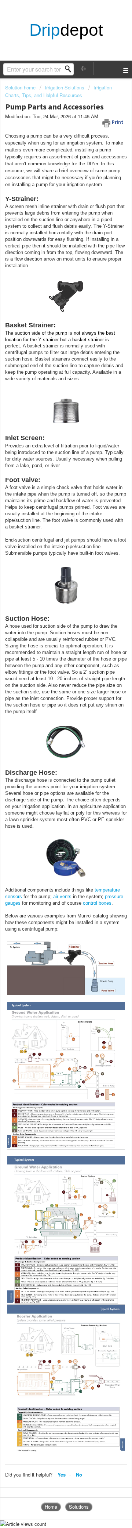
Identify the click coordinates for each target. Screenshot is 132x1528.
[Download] (52, 782)
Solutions (79, 1506)
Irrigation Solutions (64, 87)
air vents (62, 896)
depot (66, 30)
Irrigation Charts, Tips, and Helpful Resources (58, 91)
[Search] (70, 69)
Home (51, 1506)
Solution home (21, 87)
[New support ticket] (83, 68)
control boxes (97, 903)
